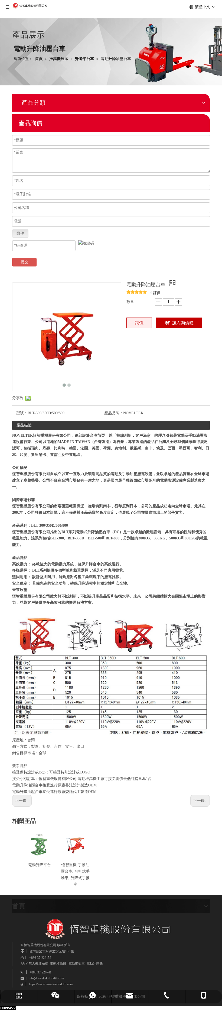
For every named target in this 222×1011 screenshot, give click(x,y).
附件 (20, 233)
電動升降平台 (39, 865)
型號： (22, 413)
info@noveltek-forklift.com (46, 978)
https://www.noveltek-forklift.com (51, 984)
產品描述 (24, 425)
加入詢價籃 (183, 323)
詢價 (139, 323)
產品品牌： (113, 413)
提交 (24, 262)
